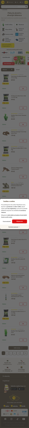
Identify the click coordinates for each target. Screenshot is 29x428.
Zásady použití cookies (6, 217)
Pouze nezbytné (7, 221)
